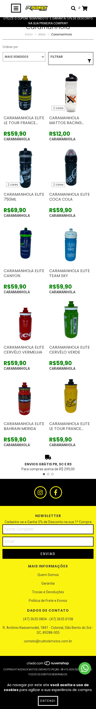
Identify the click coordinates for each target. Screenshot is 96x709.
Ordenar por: (10, 47)
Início (28, 34)
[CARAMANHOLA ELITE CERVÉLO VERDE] (70, 320)
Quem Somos (48, 575)
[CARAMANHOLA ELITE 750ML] (25, 168)
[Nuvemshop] (48, 664)
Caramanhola (17, 139)
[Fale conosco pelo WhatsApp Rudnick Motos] (85, 668)
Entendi (48, 701)
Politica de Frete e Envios (48, 601)
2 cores (58, 108)
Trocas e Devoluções (48, 592)
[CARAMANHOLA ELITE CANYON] (25, 244)
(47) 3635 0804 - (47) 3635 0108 (48, 619)
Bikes (41, 34)
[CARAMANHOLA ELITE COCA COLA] (70, 168)
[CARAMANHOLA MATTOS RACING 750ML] (70, 91)
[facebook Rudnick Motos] (56, 492)
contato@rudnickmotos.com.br (48, 641)
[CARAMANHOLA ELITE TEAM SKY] (70, 244)
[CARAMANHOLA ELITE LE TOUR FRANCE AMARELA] (70, 397)
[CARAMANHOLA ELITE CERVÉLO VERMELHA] (25, 320)
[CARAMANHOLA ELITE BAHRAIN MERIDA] (25, 397)
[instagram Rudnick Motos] (40, 492)
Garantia (48, 583)
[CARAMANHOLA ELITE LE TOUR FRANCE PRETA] (25, 91)
